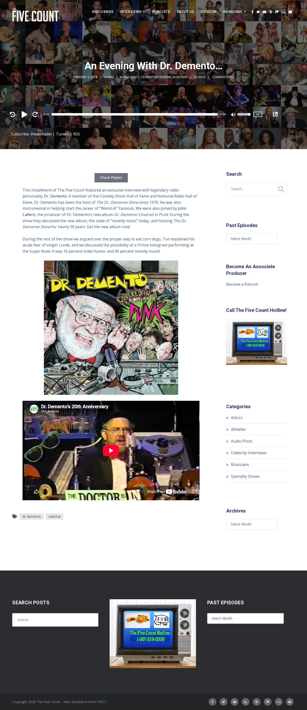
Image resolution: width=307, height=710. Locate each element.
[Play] (25, 114)
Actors (236, 417)
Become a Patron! (242, 284)
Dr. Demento (55, 196)
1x (257, 114)
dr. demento (32, 516)
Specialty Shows (245, 476)
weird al (54, 516)
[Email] (290, 12)
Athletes (238, 429)
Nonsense (232, 12)
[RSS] (245, 702)
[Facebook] (252, 12)
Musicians (179, 77)
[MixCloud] (283, 12)
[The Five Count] (36, 15)
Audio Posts (129, 77)
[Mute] (233, 115)
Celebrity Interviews (156, 77)
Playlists (161, 12)
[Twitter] (258, 12)
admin (108, 77)
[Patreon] (277, 12)
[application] (137, 114)
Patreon (209, 12)
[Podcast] (271, 12)
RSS (76, 134)
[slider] (244, 117)
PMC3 (101, 701)
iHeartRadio (41, 134)
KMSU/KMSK (102, 12)
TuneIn (62, 134)
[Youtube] (264, 12)
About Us (185, 12)
